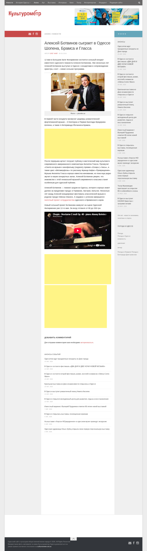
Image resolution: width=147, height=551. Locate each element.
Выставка (52, 3)
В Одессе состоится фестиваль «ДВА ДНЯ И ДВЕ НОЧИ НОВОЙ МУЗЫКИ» (74, 366)
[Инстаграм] (36, 34)
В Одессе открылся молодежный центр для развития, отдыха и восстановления (76, 399)
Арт (43, 3)
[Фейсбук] (33, 34)
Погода (120, 233)
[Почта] (30, 34)
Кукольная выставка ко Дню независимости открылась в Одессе (70, 384)
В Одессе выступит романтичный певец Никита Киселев (67, 391)
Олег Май (53, 53)
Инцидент (103, 3)
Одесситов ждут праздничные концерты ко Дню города (66, 359)
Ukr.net (120, 215)
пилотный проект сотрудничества (59, 200)
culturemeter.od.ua (44, 546)
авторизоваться (86, 342)
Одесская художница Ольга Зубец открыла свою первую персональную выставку (77, 429)
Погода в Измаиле (124, 252)
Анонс (36, 3)
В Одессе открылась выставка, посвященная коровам (66, 414)
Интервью (63, 3)
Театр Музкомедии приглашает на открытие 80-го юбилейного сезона (128, 188)
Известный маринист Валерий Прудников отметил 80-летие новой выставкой (75, 406)
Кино (72, 3)
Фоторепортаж (90, 3)
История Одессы (22, 3)
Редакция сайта (116, 3)
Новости (9, 3)
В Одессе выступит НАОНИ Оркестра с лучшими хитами (125, 201)
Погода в (124, 236)
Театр (79, 3)
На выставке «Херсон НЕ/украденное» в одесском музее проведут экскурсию (75, 421)
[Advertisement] (77, 144)
